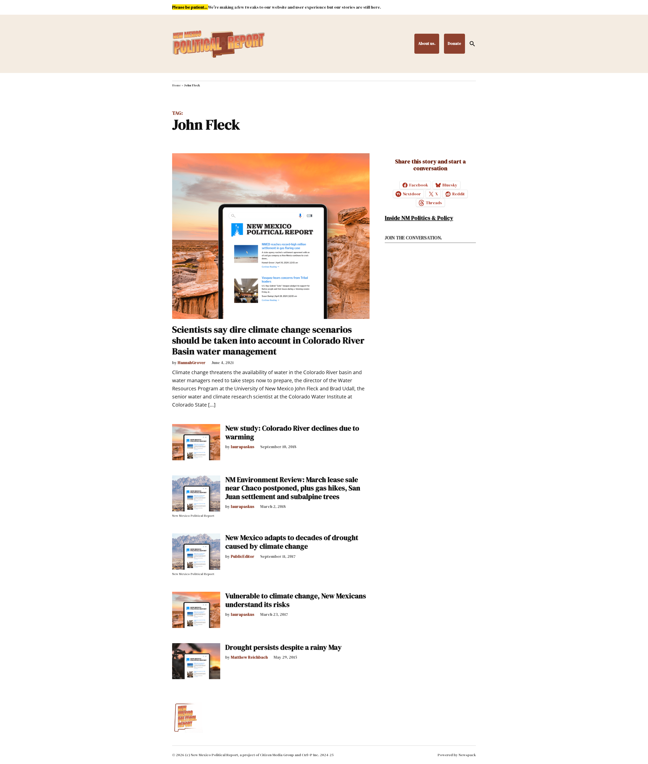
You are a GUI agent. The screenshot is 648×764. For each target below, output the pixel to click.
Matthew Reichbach (249, 657)
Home (176, 85)
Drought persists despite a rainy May (283, 647)
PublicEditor (242, 556)
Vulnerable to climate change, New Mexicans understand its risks (295, 600)
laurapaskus (242, 446)
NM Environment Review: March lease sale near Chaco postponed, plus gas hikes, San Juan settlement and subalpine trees (292, 488)
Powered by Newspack (457, 754)
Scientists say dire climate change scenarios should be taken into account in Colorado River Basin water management (268, 340)
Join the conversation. (413, 237)
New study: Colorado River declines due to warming (292, 432)
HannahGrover (192, 362)
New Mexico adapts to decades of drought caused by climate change (291, 542)
